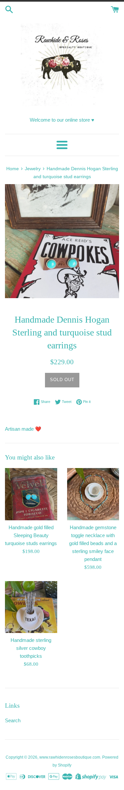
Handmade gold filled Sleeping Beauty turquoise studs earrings (31, 535)
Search (13, 720)
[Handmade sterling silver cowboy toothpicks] (31, 607)
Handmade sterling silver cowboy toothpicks (31, 648)
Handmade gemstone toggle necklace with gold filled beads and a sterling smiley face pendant (93, 543)
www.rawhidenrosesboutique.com (69, 757)
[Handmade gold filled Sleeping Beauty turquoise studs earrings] (31, 494)
